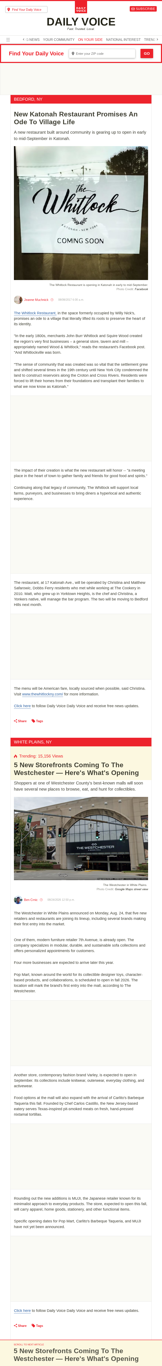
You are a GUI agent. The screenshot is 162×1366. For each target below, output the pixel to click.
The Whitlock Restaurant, (35, 313)
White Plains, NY (33, 742)
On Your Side (90, 39)
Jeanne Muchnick (36, 299)
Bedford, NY (28, 99)
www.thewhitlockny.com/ (42, 694)
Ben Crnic (31, 900)
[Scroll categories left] (23, 39)
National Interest (123, 39)
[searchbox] (29, 9)
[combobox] (26, 9)
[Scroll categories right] (157, 39)
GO (147, 53)
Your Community (59, 39)
